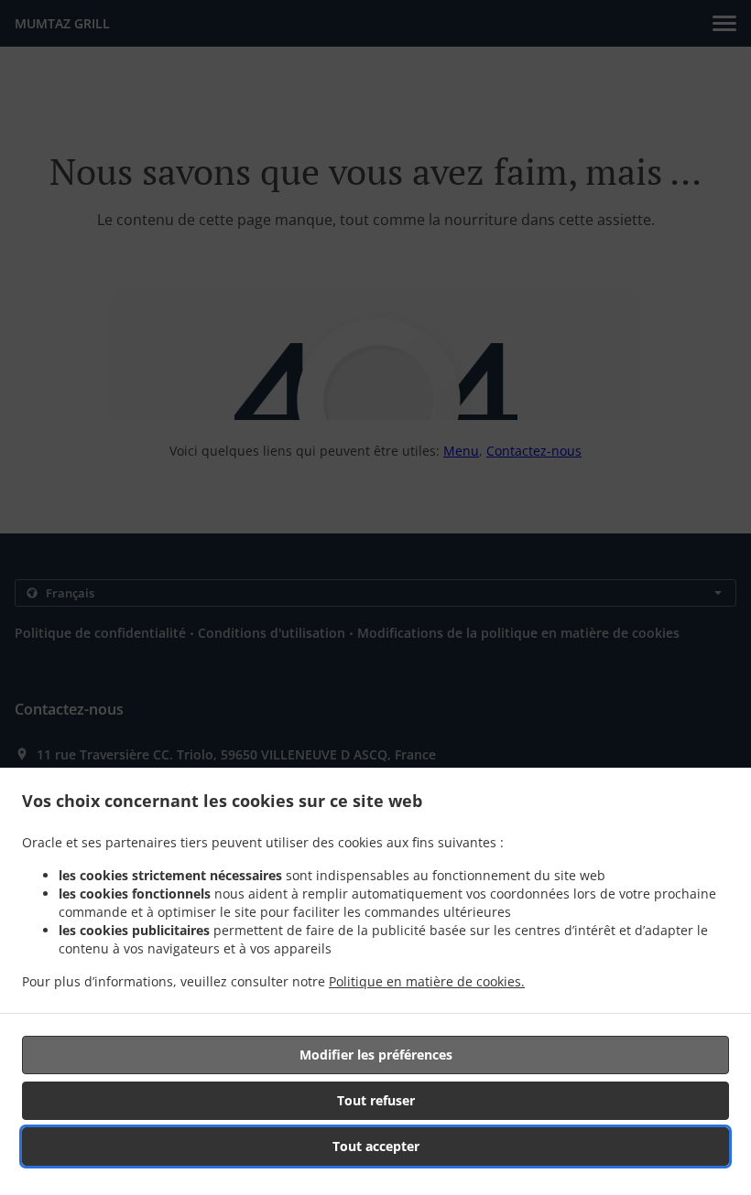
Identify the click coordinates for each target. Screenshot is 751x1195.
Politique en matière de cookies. (427, 981)
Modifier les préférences (375, 1054)
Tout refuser (376, 1100)
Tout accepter (375, 1146)
